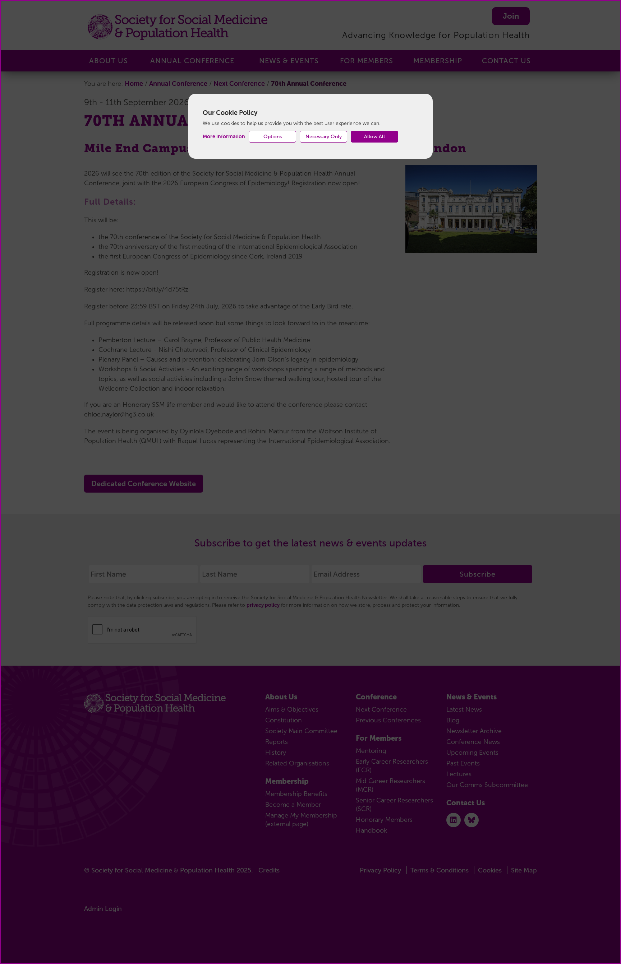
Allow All (374, 136)
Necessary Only (323, 136)
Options (272, 136)
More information (224, 136)
